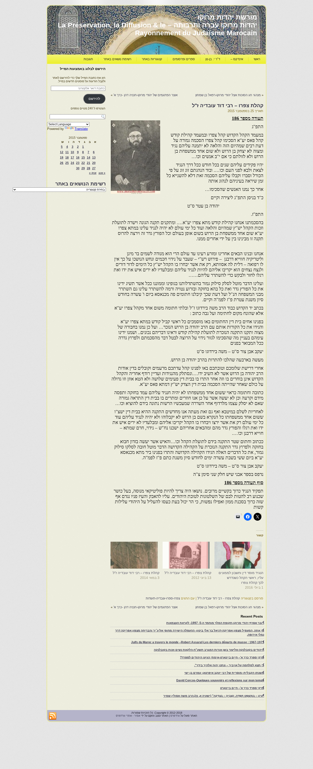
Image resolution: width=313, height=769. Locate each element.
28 (88, 168)
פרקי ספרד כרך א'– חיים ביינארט (242, 688)
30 (77, 168)
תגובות (88, 59)
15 (83, 157)
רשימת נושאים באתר (117, 59)
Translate (81, 129)
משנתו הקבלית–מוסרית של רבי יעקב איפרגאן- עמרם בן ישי (224, 673)
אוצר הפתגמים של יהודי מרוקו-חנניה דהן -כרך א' (145, 95)
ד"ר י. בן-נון (212, 59)
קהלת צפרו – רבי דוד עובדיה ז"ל (188, 573)
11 (67, 152)
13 (94, 157)
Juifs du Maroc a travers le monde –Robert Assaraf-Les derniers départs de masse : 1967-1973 (197, 642)
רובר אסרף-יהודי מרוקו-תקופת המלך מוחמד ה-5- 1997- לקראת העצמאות (215, 623)
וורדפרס (175, 715)
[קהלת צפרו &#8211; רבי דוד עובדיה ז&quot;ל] (188, 555)
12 (61, 152)
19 (61, 157)
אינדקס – (237, 59)
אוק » (92, 173)
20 (94, 163)
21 (88, 163)
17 (72, 157)
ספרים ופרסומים (184, 59)
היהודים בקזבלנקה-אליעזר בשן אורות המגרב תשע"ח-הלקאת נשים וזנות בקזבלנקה (209, 650)
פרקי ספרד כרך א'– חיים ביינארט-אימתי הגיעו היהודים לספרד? (222, 657)
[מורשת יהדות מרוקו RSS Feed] (52, 716)
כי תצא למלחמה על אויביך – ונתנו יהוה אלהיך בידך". (229, 665)
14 (88, 157)
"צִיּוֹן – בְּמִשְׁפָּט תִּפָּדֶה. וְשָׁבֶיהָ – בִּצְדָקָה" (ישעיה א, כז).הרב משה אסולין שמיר (213, 696)
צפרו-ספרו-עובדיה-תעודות (163, 598)
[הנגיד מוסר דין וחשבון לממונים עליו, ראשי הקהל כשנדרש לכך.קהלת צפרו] (239, 555)
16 (77, 157)
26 (61, 163)
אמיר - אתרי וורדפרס (128, 715)
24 (72, 163)
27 (94, 168)
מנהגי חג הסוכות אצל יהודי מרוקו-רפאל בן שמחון (228, 95)
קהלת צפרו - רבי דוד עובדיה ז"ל (219, 598)
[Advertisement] (174, 77)
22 (83, 163)
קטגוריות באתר (152, 59)
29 (83, 168)
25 (67, 163)
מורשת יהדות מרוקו (227, 17)
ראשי (257, 59)
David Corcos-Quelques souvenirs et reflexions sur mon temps (220, 680)
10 (72, 152)
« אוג (102, 173)
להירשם (94, 99)
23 (77, 163)
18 (67, 157)
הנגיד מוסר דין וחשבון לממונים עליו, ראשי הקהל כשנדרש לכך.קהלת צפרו (241, 578)
